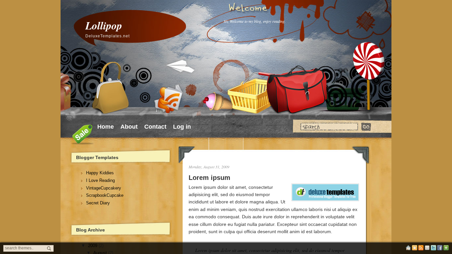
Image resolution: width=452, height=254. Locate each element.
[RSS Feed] (421, 249)
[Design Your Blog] (414, 249)
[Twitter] (433, 249)
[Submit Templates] (446, 249)
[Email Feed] (427, 249)
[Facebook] (439, 249)
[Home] (408, 249)
